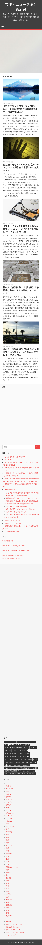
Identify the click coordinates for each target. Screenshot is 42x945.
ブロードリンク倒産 (10, 756)
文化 (7, 864)
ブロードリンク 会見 (10, 753)
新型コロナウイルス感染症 (21, 765)
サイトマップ (9, 459)
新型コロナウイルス (13, 867)
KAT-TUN (24, 742)
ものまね (9, 799)
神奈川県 (34, 768)
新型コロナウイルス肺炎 (12, 768)
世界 (7, 829)
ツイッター (8, 750)
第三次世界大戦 (16, 771)
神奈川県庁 (8, 771)
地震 (31, 762)
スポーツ (9, 816)
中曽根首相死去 (9, 762)
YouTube (18, 745)
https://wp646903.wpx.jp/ (11, 558)
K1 (15, 742)
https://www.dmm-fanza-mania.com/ (15, 551)
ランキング (10, 826)
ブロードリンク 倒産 (23, 753)
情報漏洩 (9, 765)
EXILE (11, 742)
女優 (35, 762)
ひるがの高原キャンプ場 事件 (15, 457)
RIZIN (6, 745)
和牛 (27, 762)
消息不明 (27, 768)
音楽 (7, 913)
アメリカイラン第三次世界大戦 (13, 748)
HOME (8, 921)
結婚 (24, 771)
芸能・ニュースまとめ (12, 521)
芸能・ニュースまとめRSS (14, 523)
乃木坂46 (17, 762)
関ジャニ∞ (32, 774)
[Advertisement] (21, 51)
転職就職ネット (7, 541)
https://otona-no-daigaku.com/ (13, 546)
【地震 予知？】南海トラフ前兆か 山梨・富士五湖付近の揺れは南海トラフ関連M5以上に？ (20, 109)
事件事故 (9, 832)
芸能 (7, 897)
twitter (11, 745)
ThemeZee (31, 942)
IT (6, 783)
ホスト (35, 759)
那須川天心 (25, 774)
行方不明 (11, 774)
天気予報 (9, 853)
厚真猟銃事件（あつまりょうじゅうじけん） (22, 498)
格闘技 (8, 878)
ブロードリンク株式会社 (12, 759)
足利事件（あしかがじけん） (16, 512)
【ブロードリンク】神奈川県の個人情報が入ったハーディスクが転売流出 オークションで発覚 (20, 229)
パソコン (9, 821)
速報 (7, 902)
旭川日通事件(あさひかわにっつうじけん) (20, 509)
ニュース (14, 750)
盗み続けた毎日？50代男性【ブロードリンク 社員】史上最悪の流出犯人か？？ (21, 167)
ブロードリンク (23, 750)
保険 (7, 835)
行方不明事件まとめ (12, 531)
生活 (7, 886)
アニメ (8, 805)
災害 (7, 883)
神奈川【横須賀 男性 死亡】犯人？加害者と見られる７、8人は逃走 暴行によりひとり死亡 (21, 351)
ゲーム (8, 807)
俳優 (7, 837)
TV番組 (8, 786)
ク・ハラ (26, 748)
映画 (7, 870)
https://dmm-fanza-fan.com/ (12, 556)
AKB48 (6, 742)
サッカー (9, 810)
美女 (6, 774)
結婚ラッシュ (30, 771)
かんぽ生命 (26, 745)
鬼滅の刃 (9, 916)
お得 (7, 791)
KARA (19, 742)
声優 (7, 851)
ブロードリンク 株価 (23, 756)
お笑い (8, 797)
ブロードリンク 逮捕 (26, 759)
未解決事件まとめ (11, 489)
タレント (9, 818)
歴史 (7, 881)
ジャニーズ (33, 748)
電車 (7, 910)
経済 (7, 889)
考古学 (8, 894)
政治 (7, 862)
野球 (7, 908)
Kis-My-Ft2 (32, 742)
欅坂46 (22, 768)
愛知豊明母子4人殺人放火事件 (16, 506)
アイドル (9, 802)
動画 (23, 762)
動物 (7, 840)
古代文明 (9, 845)
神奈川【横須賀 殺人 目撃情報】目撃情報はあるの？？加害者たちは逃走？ (21, 290)
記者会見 (17, 774)
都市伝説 (9, 905)
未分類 (8, 872)
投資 (7, 859)
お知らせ (9, 794)
